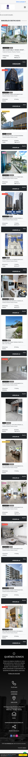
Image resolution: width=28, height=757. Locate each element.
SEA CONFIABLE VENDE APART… (14, 50)
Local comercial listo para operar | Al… (13, 424)
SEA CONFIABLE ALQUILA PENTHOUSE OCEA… (12, 590)
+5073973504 (14, 694)
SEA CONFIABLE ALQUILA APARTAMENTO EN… (12, 507)
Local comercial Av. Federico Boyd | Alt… (12, 259)
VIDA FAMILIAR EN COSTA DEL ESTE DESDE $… (12, 631)
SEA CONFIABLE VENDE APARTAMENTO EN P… (12, 94)
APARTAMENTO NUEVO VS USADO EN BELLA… (12, 218)
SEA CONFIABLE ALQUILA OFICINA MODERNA (12, 135)
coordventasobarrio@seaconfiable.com (14, 722)
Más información (9, 755)
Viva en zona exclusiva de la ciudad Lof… (12, 300)
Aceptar (23, 754)
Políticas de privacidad (14, 673)
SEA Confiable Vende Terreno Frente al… (13, 342)
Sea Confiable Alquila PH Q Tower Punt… (12, 177)
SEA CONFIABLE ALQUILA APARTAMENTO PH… (12, 383)
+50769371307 (14, 691)
